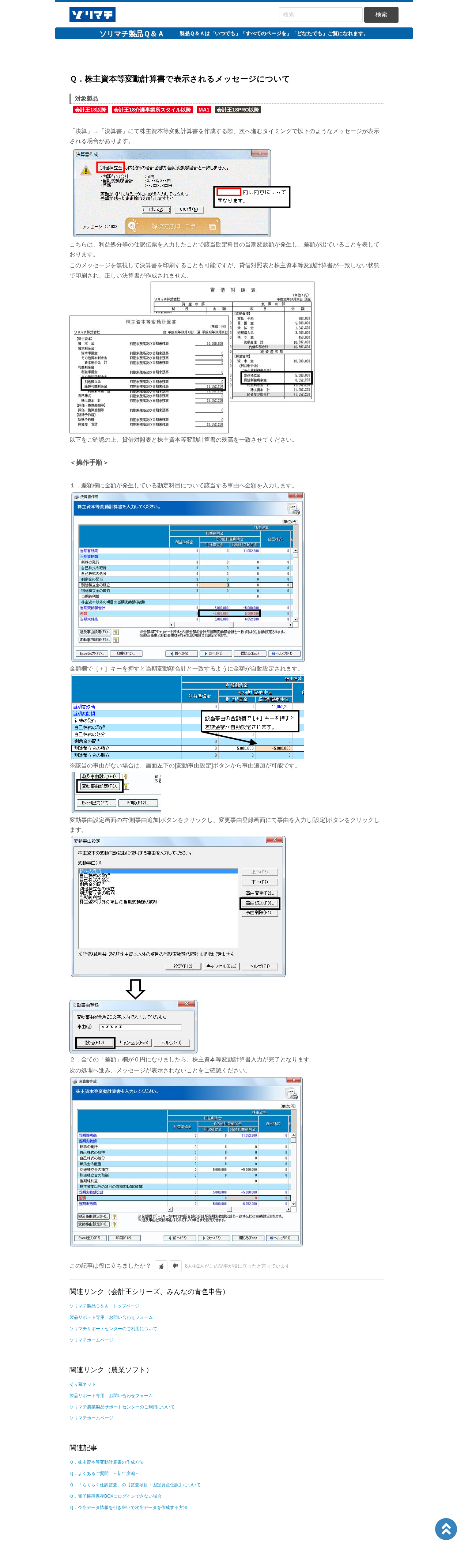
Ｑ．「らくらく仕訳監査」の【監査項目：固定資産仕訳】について (135, 1484)
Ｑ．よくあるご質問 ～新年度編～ (104, 1473)
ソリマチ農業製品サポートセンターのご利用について (122, 1407)
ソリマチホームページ (91, 1340)
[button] (161, 1266)
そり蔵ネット (82, 1384)
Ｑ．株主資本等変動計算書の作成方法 (106, 1462)
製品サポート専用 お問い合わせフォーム (111, 1317)
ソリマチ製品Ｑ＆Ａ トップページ (104, 1306)
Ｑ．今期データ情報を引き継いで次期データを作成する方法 (128, 1507)
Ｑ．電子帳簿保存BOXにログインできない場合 (115, 1496)
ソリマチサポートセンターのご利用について (113, 1328)
